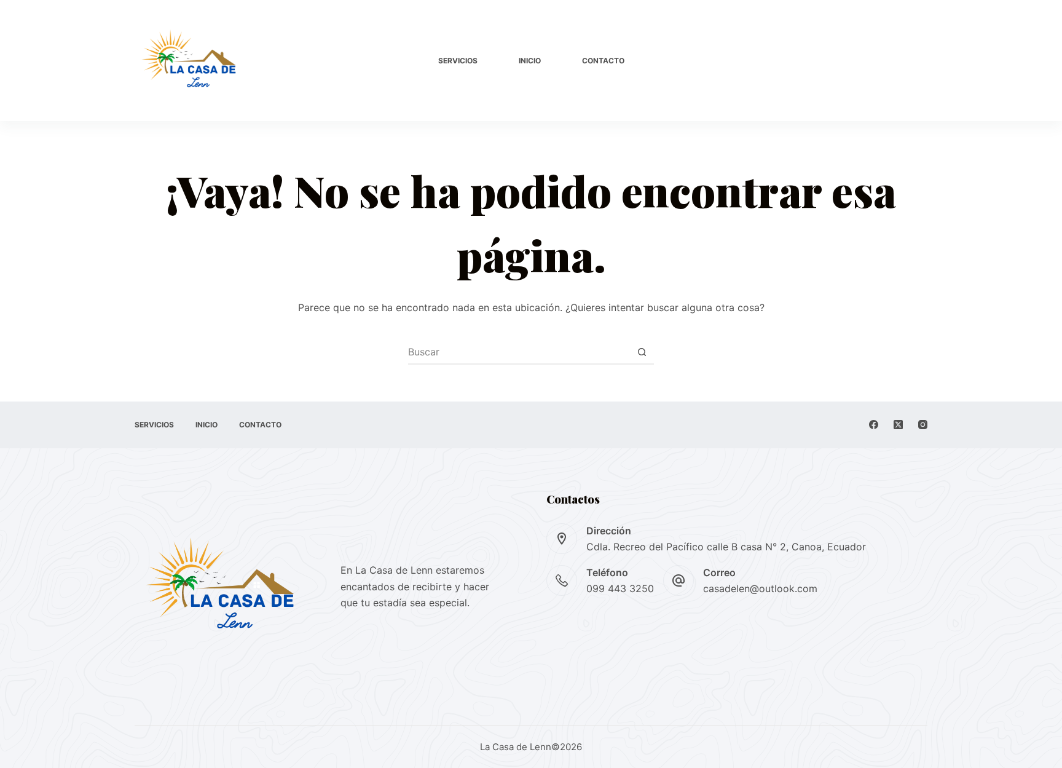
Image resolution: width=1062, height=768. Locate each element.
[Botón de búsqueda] (641, 351)
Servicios (458, 60)
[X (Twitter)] (898, 424)
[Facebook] (873, 424)
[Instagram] (922, 424)
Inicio (530, 60)
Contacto (603, 60)
